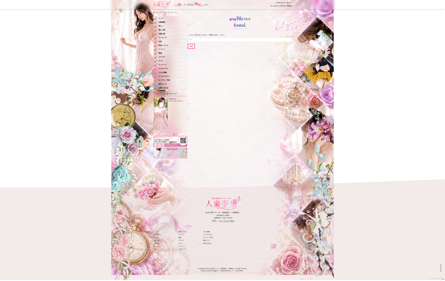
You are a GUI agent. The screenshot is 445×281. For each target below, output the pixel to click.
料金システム (163, 45)
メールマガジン (164, 76)
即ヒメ (161, 26)
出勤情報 (162, 22)
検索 (191, 46)
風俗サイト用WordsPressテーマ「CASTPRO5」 (229, 271)
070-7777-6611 (226, 221)
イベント (162, 49)
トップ (161, 18)
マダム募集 (163, 72)
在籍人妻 (162, 34)
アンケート (163, 65)
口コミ (161, 61)
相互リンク (163, 84)
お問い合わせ (163, 88)
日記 (160, 41)
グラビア (162, 57)
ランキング (163, 37)
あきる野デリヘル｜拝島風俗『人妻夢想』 (221, 268)
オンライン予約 (164, 80)
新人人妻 (162, 30)
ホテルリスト (163, 68)
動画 (160, 53)
